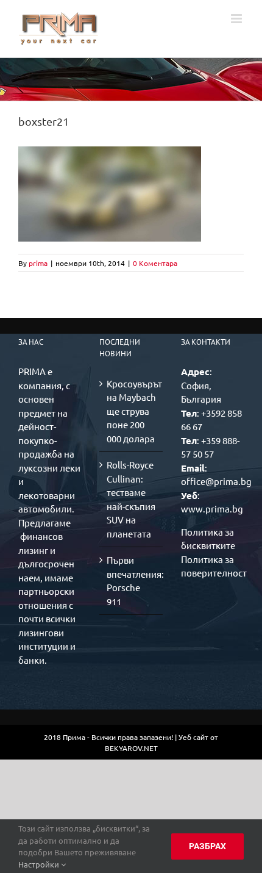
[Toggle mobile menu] (237, 18)
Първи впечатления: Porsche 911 (131, 580)
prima (38, 263)
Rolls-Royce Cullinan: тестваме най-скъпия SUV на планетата (131, 499)
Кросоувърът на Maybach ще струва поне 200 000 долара (131, 411)
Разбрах (207, 846)
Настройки (39, 864)
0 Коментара (155, 263)
